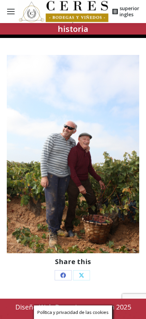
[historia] (73, 154)
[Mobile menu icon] (11, 11)
